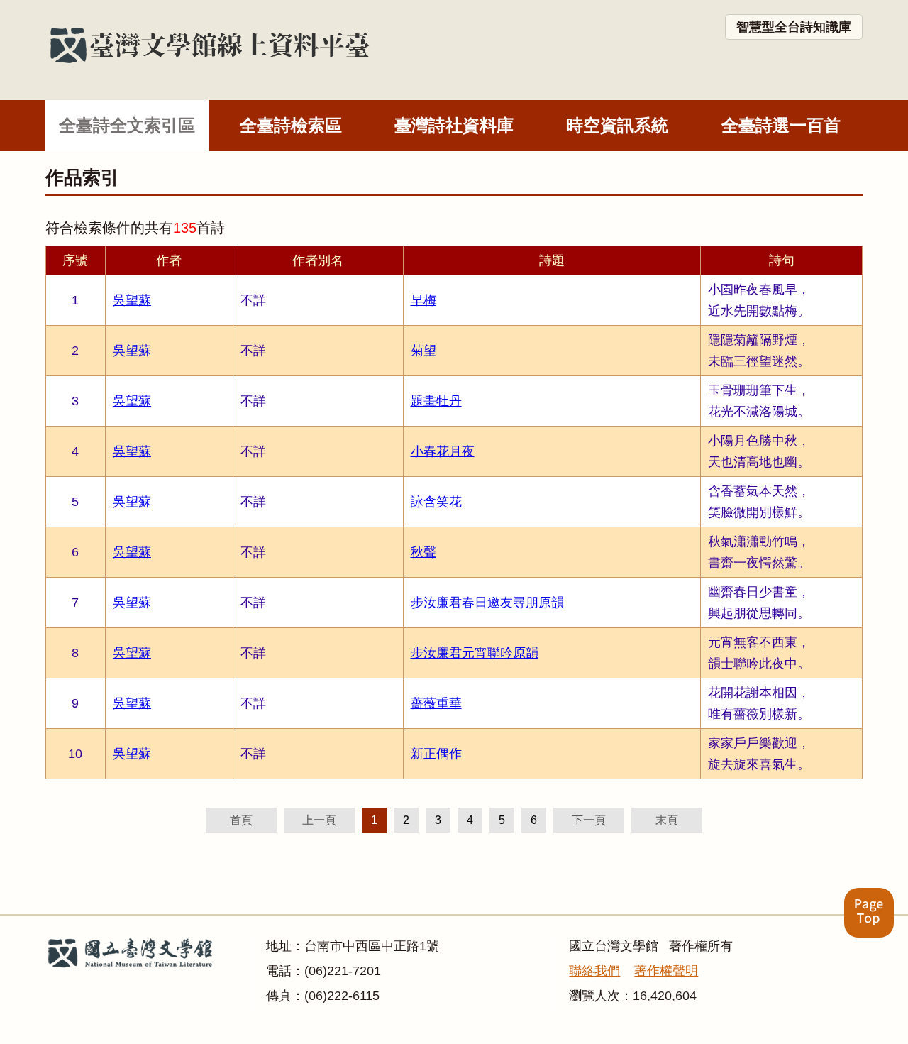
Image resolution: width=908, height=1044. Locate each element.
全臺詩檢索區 (291, 125)
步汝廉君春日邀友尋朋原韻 (487, 602)
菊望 (423, 351)
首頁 (241, 820)
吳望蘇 (132, 300)
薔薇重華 (436, 703)
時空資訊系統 (617, 125)
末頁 (666, 820)
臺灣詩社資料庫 (454, 125)
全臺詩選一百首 (781, 125)
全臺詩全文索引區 (127, 125)
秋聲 (423, 552)
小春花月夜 (443, 451)
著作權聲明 (666, 971)
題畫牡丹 (436, 401)
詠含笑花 (436, 502)
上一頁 (319, 820)
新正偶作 (436, 754)
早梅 (423, 300)
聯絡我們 (594, 971)
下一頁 (589, 820)
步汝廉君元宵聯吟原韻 (474, 653)
